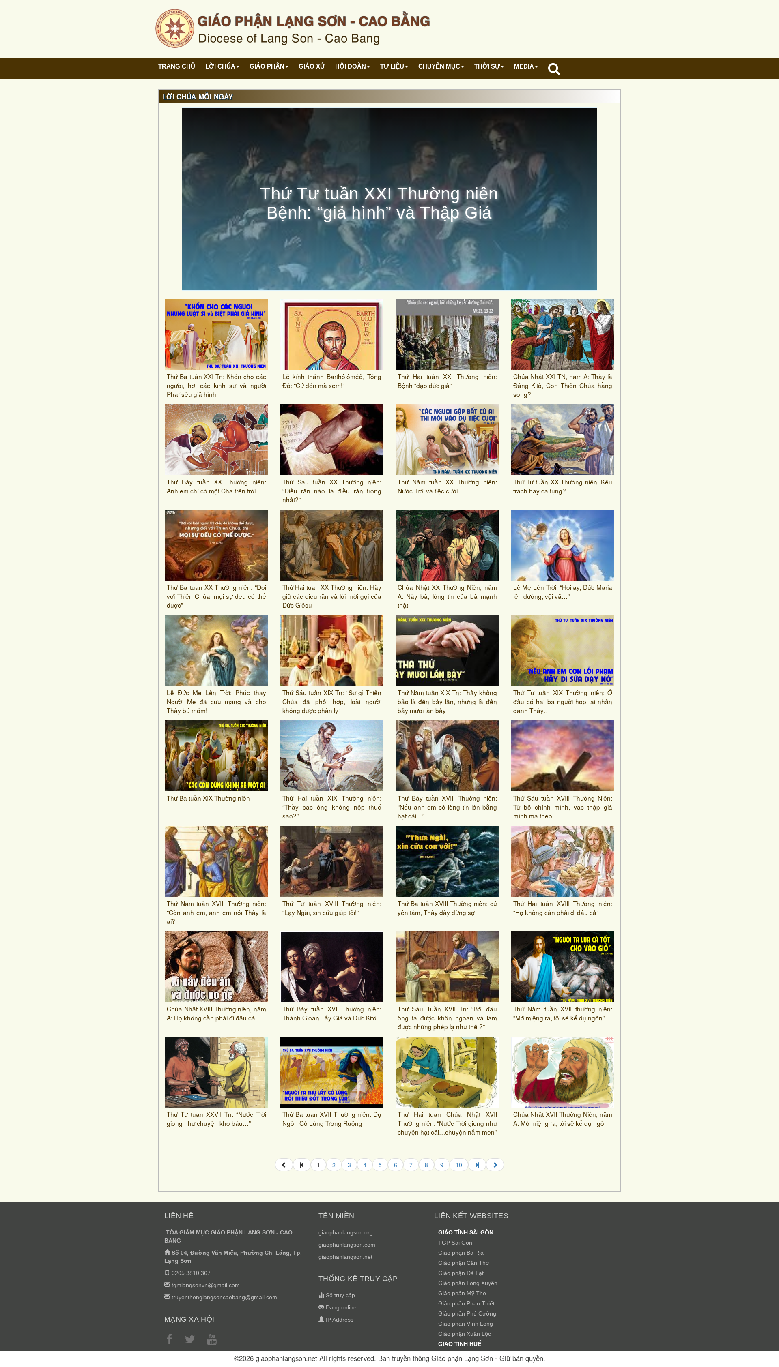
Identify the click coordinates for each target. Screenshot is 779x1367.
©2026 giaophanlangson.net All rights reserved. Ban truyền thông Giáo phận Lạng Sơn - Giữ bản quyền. (389, 1358)
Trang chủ (176, 66)
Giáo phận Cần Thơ (463, 1263)
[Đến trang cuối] (477, 1164)
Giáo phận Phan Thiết (466, 1303)
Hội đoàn (350, 66)
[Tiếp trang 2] (495, 1164)
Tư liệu (392, 66)
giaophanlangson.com (346, 1244)
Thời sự (487, 66)
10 (459, 1165)
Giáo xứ (312, 66)
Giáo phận (267, 66)
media (524, 66)
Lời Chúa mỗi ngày (198, 96)
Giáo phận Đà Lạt (461, 1273)
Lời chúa (220, 66)
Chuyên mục (439, 66)
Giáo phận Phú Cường (467, 1313)
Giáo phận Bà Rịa (461, 1252)
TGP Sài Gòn (455, 1242)
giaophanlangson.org (345, 1232)
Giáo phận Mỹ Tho (462, 1293)
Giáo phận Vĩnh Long (465, 1323)
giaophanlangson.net (345, 1256)
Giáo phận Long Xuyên (467, 1283)
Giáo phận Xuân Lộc (464, 1334)
